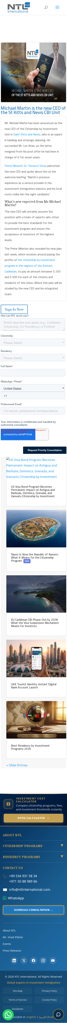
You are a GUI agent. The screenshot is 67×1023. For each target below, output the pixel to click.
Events (7, 944)
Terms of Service (18, 999)
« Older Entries (16, 765)
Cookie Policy (49, 999)
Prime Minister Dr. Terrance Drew (25, 166)
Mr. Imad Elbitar (13, 937)
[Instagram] (43, 960)
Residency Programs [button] (33, 857)
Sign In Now (14, 309)
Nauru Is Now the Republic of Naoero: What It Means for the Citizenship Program (34, 557)
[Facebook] (33, 960)
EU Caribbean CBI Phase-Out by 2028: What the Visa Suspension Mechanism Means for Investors (35, 623)
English (31, 1017)
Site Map (18, 990)
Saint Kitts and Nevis (26, 134)
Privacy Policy (49, 990)
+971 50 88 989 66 (23, 881)
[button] (8, 1014)
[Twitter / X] (24, 960)
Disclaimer (17, 1009)
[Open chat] (58, 1014)
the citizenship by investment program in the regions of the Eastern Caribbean (30, 265)
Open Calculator (31, 818)
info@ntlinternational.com (29, 889)
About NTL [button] (12, 835)
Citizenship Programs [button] (33, 846)
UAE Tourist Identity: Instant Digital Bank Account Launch (33, 685)
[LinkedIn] (14, 960)
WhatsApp (16, 898)
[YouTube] (53, 960)
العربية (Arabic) (47, 1017)
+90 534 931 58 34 (23, 876)
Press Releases (12, 950)
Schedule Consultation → (33, 910)
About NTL (9, 930)
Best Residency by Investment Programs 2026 (30, 747)
